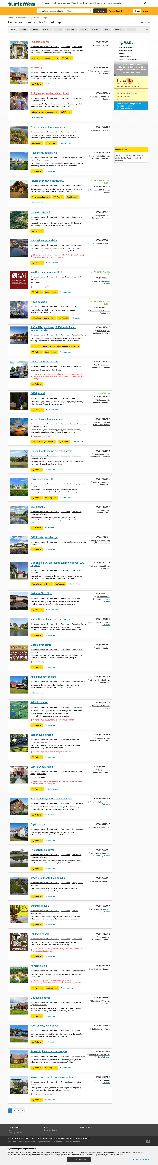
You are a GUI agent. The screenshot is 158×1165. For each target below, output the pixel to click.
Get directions (51, 84)
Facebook (38, 231)
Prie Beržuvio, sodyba (42, 849)
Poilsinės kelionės (123, 90)
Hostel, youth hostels (68, 277)
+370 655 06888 (126, 106)
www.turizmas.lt (33, 1142)
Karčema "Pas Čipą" (41, 593)
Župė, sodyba (37, 824)
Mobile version (86, 1127)
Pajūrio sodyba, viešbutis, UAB (47, 180)
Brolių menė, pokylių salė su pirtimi (49, 93)
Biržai (107, 30)
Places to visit (100, 3)
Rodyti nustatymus (140, 1159)
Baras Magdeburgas (40, 197)
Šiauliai (58, 30)
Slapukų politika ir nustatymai (64, 1138)
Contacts (33, 1138)
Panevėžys (71, 30)
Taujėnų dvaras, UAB (42, 479)
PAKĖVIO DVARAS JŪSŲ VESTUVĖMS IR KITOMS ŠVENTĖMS (54, 720)
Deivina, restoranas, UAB (44, 361)
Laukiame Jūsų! (38, 662)
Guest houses (77, 47)
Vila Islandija (37, 506)
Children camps (77, 803)
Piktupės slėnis (38, 301)
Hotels (74, 132)
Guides (33, 1084)
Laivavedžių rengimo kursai (42, 436)
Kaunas (35, 30)
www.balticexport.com (72, 1142)
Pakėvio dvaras (39, 702)
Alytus (83, 30)
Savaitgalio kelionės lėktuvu (127, 93)
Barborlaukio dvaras (41, 734)
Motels (74, 398)
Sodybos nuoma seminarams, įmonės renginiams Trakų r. (54, 346)
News (79, 3)
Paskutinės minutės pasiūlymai (128, 86)
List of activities (64, 3)
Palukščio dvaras (39, 933)
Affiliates (106, 283)
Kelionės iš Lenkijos (124, 100)
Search (100, 11)
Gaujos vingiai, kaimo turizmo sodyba (51, 798)
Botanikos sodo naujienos (42, 1094)
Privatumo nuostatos (45, 1138)
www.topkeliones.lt (124, 108)
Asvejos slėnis (38, 965)
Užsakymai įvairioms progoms (43, 112)
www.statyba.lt (45, 1142)
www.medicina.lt (57, 1142)
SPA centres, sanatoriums (70, 740)
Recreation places (78, 682)
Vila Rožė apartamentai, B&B (46, 272)
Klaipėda (46, 30)
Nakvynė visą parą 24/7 (41, 287)
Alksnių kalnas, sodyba (43, 676)
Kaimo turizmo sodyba (40, 584)
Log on (86, 1138)
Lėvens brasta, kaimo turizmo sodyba (51, 451)
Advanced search (115, 11)
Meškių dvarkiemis (40, 644)
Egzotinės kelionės (123, 96)
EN (145, 3)
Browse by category (15, 1133)
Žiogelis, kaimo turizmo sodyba (48, 127)
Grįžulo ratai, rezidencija (44, 537)
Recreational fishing (79, 335)
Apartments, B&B (78, 72)
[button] (147, 30)
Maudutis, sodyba (40, 997)
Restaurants (78, 366)
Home (10, 1130)
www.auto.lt (22, 1142)
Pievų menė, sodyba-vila (43, 152)
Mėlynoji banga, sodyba (43, 240)
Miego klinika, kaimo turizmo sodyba (50, 619)
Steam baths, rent (43, 160)
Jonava (131, 30)
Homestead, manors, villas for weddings (44, 47)
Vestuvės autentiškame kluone (44, 58)
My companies (115, 3)
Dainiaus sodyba (39, 905)
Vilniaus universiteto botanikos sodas (51, 1077)
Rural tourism (88, 3)
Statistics (79, 1138)
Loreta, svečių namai (41, 766)
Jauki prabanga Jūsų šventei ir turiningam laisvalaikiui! (52, 752)
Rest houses (76, 186)
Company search (49, 3)
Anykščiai (95, 30)
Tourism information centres (71, 1082)
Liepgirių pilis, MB (40, 212)
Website (68, 58)
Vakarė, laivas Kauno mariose (46, 419)
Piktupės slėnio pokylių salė (42, 318)
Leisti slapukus (80, 1160)
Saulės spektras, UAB (21, 1138)
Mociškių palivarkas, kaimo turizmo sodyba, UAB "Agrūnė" (57, 564)
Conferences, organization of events (43, 742)
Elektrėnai (119, 30)
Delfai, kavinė (37, 393)
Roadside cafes (66, 366)
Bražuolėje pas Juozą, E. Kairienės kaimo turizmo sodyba (53, 329)
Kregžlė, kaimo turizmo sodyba (47, 877)
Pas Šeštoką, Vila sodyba (44, 1025)
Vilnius (23, 30)
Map (146, 11)
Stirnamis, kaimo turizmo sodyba (48, 1051)
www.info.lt (12, 1142)
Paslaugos (36, 143)
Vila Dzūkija (36, 67)
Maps (73, 3)
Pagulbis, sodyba (39, 41)
